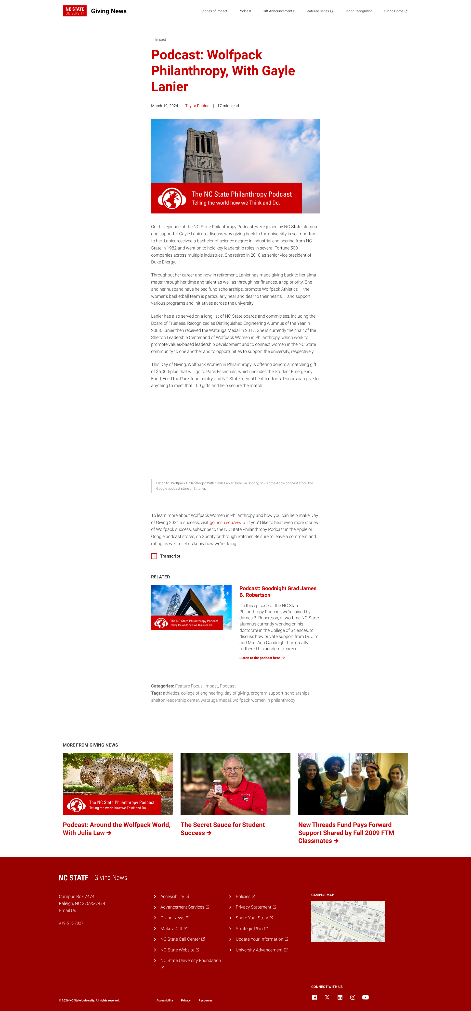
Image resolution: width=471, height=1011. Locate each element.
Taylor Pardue (197, 105)
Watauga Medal (216, 700)
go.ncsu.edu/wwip (227, 522)
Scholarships (297, 693)
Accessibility (165, 1000)
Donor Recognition (358, 11)
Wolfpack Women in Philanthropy (264, 700)
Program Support (267, 693)
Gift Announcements (278, 11)
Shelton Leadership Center (175, 700)
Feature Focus (189, 685)
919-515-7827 (71, 923)
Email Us (67, 910)
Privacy (186, 1000)
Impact (211, 685)
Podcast (245, 11)
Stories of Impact (214, 11)
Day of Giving (236, 693)
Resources (205, 1000)
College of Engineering (202, 693)
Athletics (171, 693)
